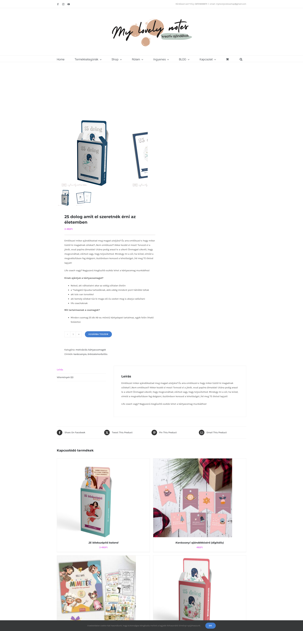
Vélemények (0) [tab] (65, 377)
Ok (210, 625)
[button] (241, 58)
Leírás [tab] (60, 369)
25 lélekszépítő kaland (103, 542)
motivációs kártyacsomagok (91, 349)
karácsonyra (80, 354)
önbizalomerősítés (97, 354)
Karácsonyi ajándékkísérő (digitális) (199, 542)
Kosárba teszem (98, 334)
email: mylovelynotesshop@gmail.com (228, 4)
